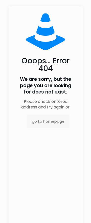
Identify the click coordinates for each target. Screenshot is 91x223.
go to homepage (48, 121)
